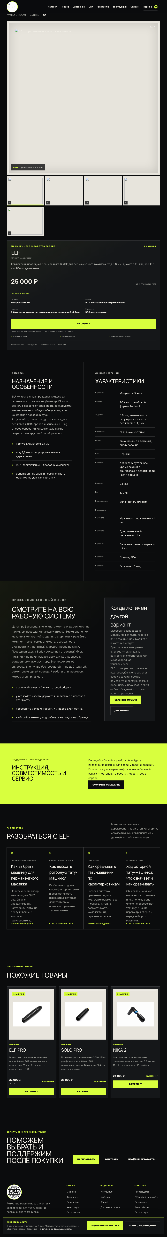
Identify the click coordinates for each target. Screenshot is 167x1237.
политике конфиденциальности (56, 1229)
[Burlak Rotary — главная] (26, 6)
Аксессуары (73, 1207)
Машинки (34, 15)
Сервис (134, 6)
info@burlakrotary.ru (142, 1159)
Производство (142, 1191)
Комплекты (72, 1197)
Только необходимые (142, 1225)
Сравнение (79, 6)
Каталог (52, 6)
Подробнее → (47, 1081)
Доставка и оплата (47, 344)
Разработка (103, 6)
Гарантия (62, 344)
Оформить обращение (106, 784)
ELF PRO (17, 1050)
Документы (121, 710)
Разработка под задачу (146, 1197)
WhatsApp (111, 1159)
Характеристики (17, 344)
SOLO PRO (71, 1050)
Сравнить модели (125, 699)
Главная (11, 15)
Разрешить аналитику (105, 1225)
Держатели (73, 1202)
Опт (91, 6)
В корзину (83, 323)
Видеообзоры (142, 1207)
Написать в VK (86, 1159)
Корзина (150, 6)
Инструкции (120, 6)
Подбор (65, 6)
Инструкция (32, 344)
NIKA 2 (119, 1050)
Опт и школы (73, 1212)
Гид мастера (141, 1212)
